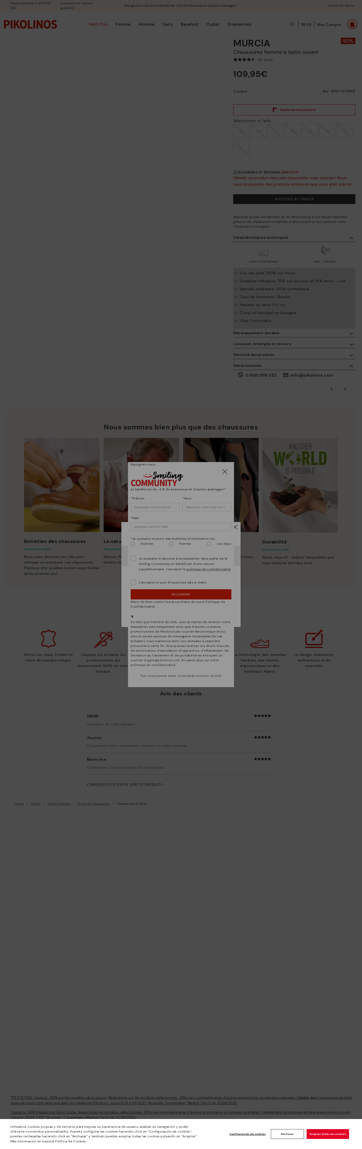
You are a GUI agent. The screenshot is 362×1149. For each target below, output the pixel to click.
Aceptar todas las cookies (328, 1134)
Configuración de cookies (247, 1134)
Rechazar (287, 1134)
